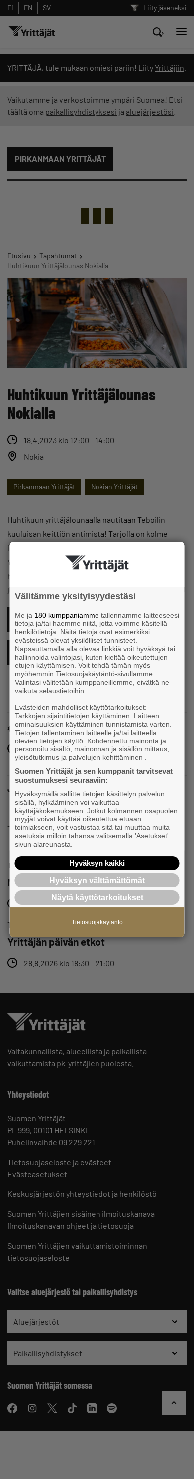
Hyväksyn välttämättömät (97, 880)
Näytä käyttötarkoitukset (97, 897)
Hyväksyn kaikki (97, 863)
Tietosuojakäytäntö (97, 922)
